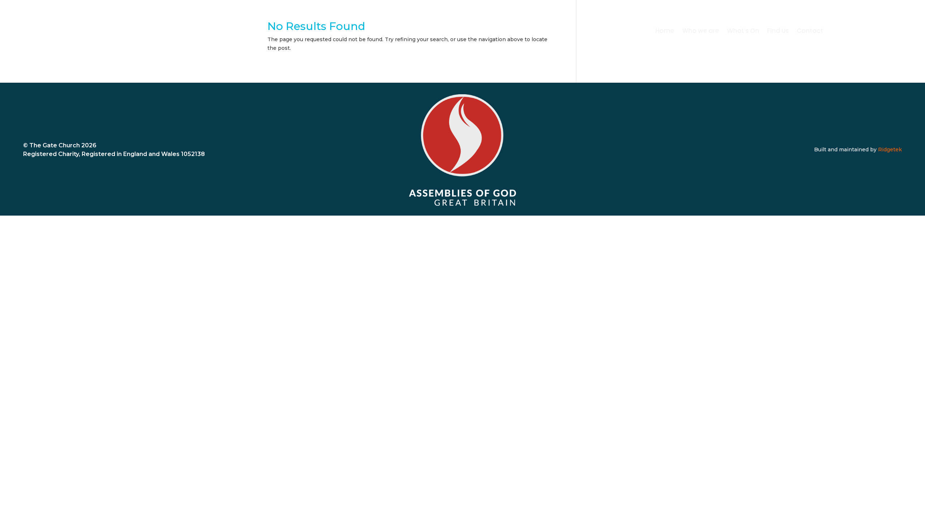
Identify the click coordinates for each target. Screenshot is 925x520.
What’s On (743, 31)
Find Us (778, 31)
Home (664, 31)
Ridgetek (890, 149)
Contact (810, 31)
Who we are (700, 31)
